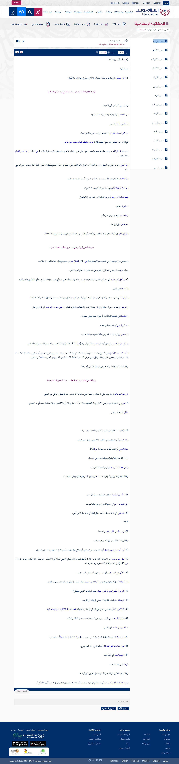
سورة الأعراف (157, 59)
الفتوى (99, 12)
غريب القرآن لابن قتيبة (153, 30)
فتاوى (167, 748)
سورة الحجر (158, 131)
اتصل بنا (20, 730)
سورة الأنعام (158, 50)
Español (157, 3)
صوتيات (167, 739)
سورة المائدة (158, 41)
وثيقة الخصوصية (43, 730)
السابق (24, 691)
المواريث (58, 12)
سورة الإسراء (157, 149)
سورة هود (159, 95)
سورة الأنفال (158, 68)
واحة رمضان (125, 739)
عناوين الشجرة (108, 708)
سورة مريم (158, 167)
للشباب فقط (124, 748)
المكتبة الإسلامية (150, 24)
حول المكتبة (79, 24)
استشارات (166, 753)
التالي (19, 691)
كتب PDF (116, 24)
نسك (128, 744)
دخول (15, 3)
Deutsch (146, 3)
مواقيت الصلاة (95, 739)
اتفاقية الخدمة (30, 730)
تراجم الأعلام (16, 24)
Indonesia (115, 3)
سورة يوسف (157, 104)
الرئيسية (129, 12)
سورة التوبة (158, 77)
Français (136, 3)
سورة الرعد (158, 113)
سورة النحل (158, 140)
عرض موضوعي (38, 24)
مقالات (109, 12)
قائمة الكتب (59, 24)
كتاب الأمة (98, 24)
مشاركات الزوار (94, 744)
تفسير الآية (123, 708)
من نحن (13, 730)
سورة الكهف (157, 158)
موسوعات (118, 12)
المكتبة (68, 12)
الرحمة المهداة (124, 734)
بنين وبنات (48, 12)
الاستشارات (88, 12)
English (125, 3)
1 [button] (122, 52)
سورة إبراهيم (157, 122)
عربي (166, 3)
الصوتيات (78, 12)
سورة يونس (158, 86)
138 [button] (104, 53)
